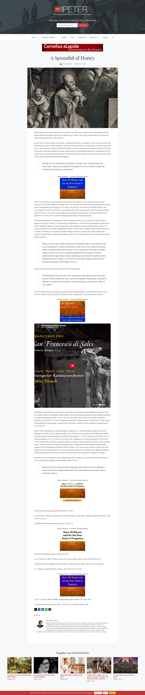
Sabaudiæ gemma (49, 554)
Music (38, 615)
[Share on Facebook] (39, 609)
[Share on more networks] (49, 609)
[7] (44, 426)
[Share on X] (35, 609)
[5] (76, 262)
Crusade (64, 37)
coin (93, 221)
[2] (62, 207)
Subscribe (83, 25)
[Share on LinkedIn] (42, 609)
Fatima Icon (82, 37)
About (33, 37)
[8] (104, 439)
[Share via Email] (46, 609)
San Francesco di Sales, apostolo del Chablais (67, 292)
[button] (113, 37)
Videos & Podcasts (48, 37)
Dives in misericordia (51, 511)
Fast (72, 37)
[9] (56, 473)
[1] (72, 169)
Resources (93, 37)
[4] (88, 226)
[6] (51, 284)
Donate (105, 37)
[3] (52, 210)
